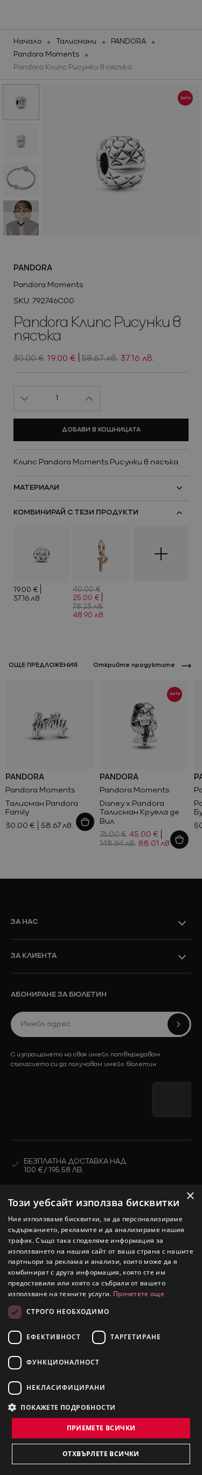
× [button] (190, 1196)
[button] (62, 1407)
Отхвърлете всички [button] (101, 1453)
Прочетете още (138, 1293)
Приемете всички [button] (101, 1427)
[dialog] (101, 1330)
